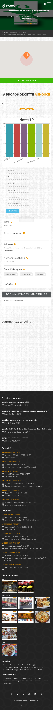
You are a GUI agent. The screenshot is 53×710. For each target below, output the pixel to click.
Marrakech (5, 626)
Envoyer (13, 211)
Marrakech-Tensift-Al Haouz (32, 667)
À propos (38, 678)
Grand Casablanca (10, 667)
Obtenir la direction (26, 81)
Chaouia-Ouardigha (11, 665)
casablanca (6, 595)
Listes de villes (7, 683)
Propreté (37, 681)
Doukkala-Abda (28, 665)
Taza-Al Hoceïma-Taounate (31, 670)
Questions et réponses (10, 678)
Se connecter (18, 700)
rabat (4, 642)
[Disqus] (26, 355)
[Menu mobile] (49, 4)
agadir (4, 579)
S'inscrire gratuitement (31, 700)
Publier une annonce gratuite (13, 681)
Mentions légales (26, 678)
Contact (46, 681)
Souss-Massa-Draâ (10, 670)
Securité (29, 681)
